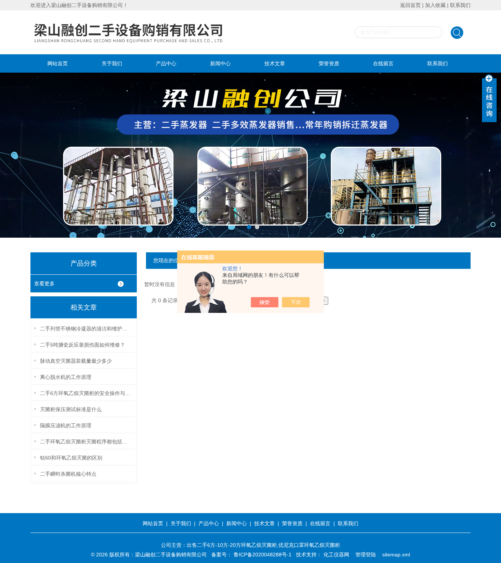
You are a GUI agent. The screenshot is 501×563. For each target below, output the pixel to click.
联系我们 (460, 5)
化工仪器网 (336, 554)
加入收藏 (435, 5)
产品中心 (166, 63)
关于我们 (112, 63)
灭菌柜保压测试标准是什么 (71, 409)
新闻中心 (220, 63)
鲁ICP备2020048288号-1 (263, 554)
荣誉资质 (329, 63)
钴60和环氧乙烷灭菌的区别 (71, 458)
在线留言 (383, 63)
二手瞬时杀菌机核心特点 (68, 474)
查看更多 (44, 283)
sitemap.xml (396, 554)
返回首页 (410, 5)
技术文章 (274, 63)
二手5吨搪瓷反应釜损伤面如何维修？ (82, 345)
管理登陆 (365, 554)
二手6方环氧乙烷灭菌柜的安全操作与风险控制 (86, 393)
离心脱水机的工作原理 (65, 377)
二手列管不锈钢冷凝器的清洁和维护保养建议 (86, 329)
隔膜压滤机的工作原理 (65, 425)
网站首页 (57, 63)
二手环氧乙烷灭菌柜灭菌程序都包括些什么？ (86, 442)
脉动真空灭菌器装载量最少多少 (76, 361)
